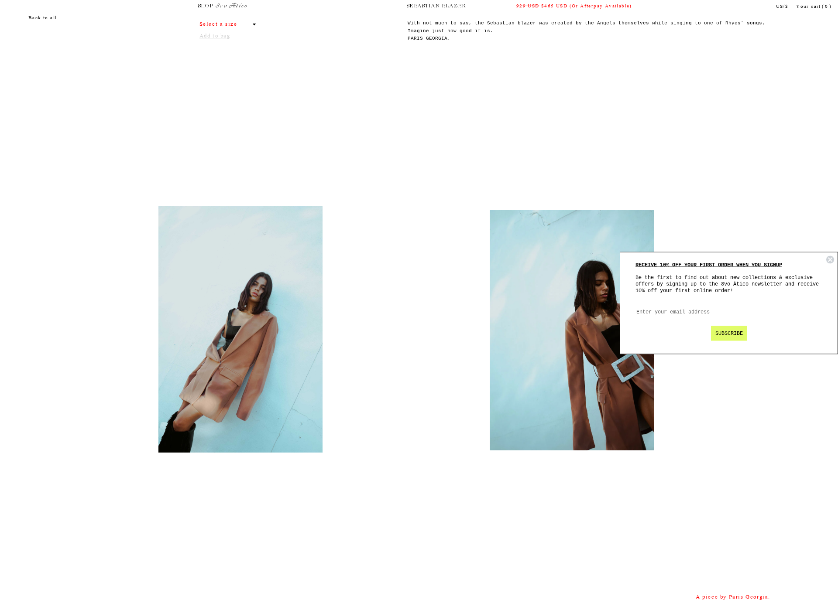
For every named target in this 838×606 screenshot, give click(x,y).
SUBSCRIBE (729, 333)
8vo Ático (231, 6)
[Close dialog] (830, 259)
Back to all (42, 18)
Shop (205, 6)
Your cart (813, 6)
